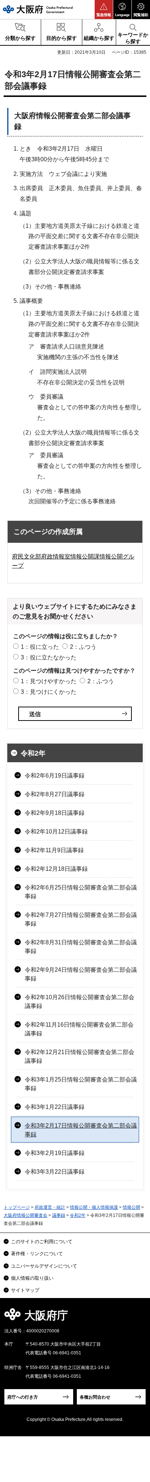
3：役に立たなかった (48, 657)
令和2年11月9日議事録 (54, 850)
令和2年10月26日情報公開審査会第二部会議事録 (79, 1001)
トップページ (17, 1207)
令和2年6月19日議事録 (54, 775)
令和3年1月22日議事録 (54, 1107)
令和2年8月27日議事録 (54, 794)
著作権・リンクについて (37, 1253)
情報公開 (131, 1207)
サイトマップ (25, 1290)
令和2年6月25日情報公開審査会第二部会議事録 (81, 891)
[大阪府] (38, 9)
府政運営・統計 (50, 1207)
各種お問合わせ (95, 1397)
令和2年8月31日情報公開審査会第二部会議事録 (81, 946)
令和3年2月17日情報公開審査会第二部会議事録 (81, 1129)
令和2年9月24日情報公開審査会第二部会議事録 (81, 974)
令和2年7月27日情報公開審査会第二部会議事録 (81, 919)
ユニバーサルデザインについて (44, 1266)
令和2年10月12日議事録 (56, 831)
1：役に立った (40, 647)
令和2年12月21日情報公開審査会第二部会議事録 (79, 1056)
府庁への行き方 (22, 1397)
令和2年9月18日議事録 (54, 813)
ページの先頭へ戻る (136, 1317)
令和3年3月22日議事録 (54, 1172)
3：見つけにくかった (48, 692)
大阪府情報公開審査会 (25, 1215)
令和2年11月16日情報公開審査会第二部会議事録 (79, 1029)
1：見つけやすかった (48, 681)
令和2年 (33, 753)
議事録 (58, 1215)
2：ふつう (83, 647)
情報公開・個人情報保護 (94, 1207)
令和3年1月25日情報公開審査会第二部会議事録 (81, 1083)
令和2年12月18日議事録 (56, 869)
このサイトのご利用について (41, 1241)
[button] (104, 9)
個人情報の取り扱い (32, 1278)
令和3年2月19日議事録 (54, 1153)
